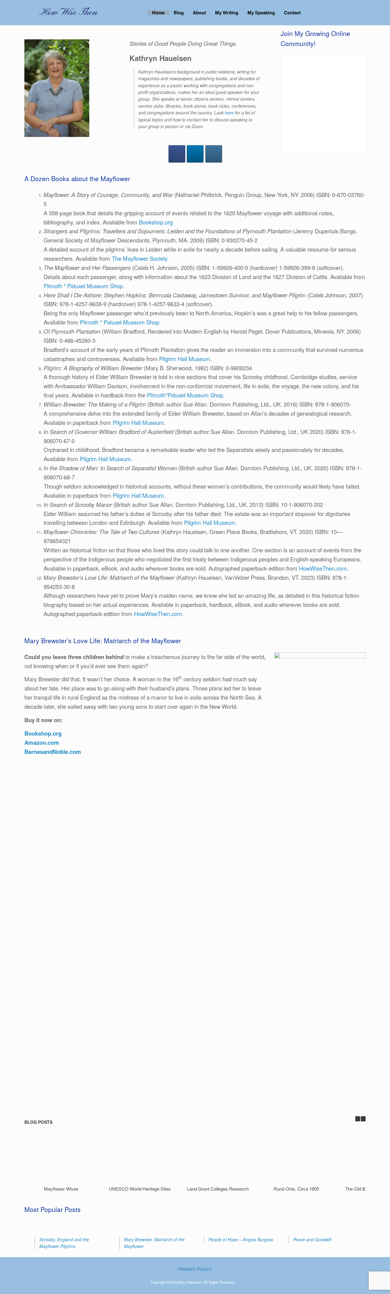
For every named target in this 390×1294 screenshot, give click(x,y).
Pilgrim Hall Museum (184, 359)
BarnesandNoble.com (52, 751)
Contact (292, 12)
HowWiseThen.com (323, 568)
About (199, 12)
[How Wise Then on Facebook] (176, 154)
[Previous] (357, 1118)
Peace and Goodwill (312, 1239)
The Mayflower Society (139, 258)
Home (158, 12)
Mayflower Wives (61, 1188)
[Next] (363, 1118)
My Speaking (261, 12)
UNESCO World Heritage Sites (140, 1188)
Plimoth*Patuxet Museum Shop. (186, 395)
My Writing (226, 12)
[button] (351, 12)
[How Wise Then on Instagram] (213, 154)
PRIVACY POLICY (195, 1269)
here (229, 112)
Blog (179, 12)
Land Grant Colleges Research (218, 1188)
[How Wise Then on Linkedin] (195, 154)
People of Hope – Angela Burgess (240, 1239)
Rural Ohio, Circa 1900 (296, 1188)
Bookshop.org (156, 222)
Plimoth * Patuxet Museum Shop (83, 286)
